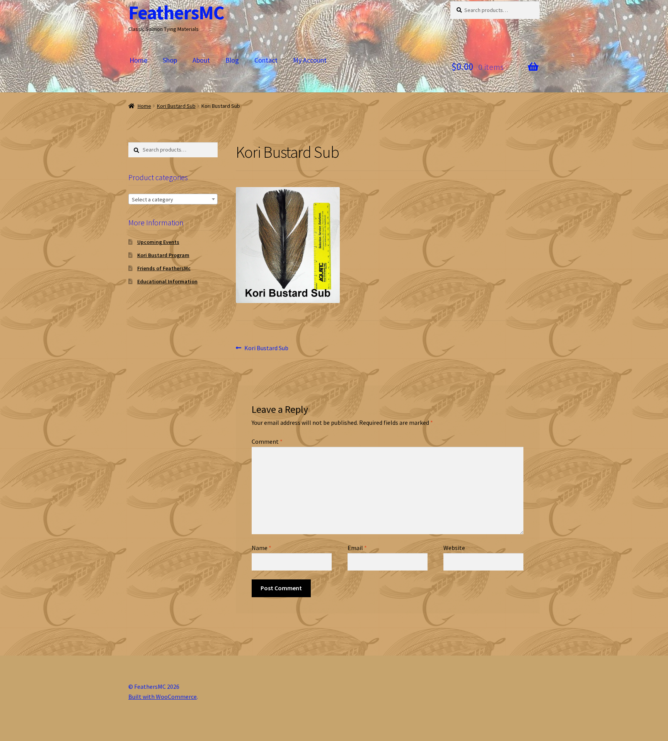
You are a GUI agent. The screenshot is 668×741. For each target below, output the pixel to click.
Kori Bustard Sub (176, 105)
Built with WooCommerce (162, 696)
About (201, 60)
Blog (232, 60)
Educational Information (167, 281)
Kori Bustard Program (163, 255)
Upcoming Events (158, 241)
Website (454, 548)
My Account (310, 60)
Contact (266, 60)
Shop (170, 60)
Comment (267, 441)
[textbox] (173, 199)
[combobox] (173, 199)
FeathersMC (176, 12)
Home (138, 60)
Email (357, 548)
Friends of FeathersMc (164, 268)
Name (261, 548)
